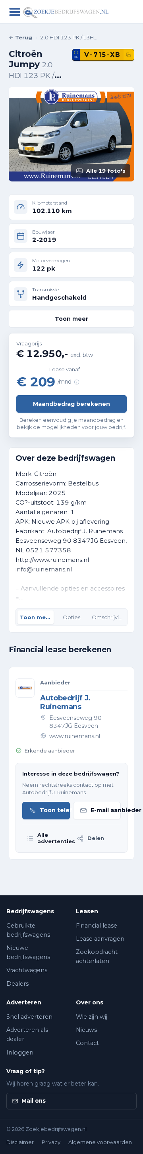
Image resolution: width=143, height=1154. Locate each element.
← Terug (20, 37)
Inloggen (19, 1052)
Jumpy (24, 64)
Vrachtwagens (26, 970)
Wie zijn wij (91, 1016)
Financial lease (96, 925)
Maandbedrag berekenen (71, 403)
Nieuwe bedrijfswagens (28, 952)
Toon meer (71, 318)
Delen (95, 838)
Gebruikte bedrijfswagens (28, 930)
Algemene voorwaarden (100, 1142)
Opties (71, 617)
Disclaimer (20, 1142)
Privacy (51, 1142)
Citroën (26, 54)
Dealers (17, 983)
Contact (87, 1043)
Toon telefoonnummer (55, 810)
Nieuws (86, 1029)
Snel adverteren (29, 1016)
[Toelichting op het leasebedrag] (76, 382)
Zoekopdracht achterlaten (97, 956)
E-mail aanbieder (106, 810)
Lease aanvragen (100, 938)
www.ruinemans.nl (74, 736)
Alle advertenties (54, 838)
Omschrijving (109, 617)
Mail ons (33, 1100)
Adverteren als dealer (27, 1034)
